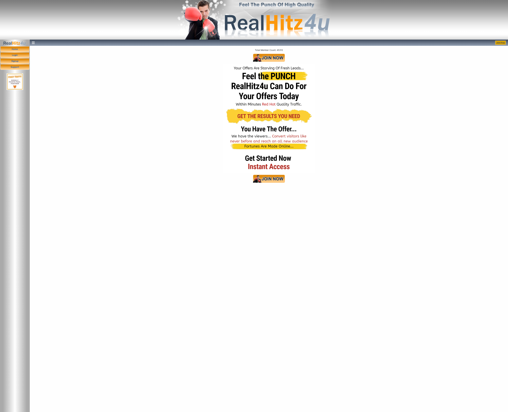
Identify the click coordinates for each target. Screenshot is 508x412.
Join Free (500, 43)
